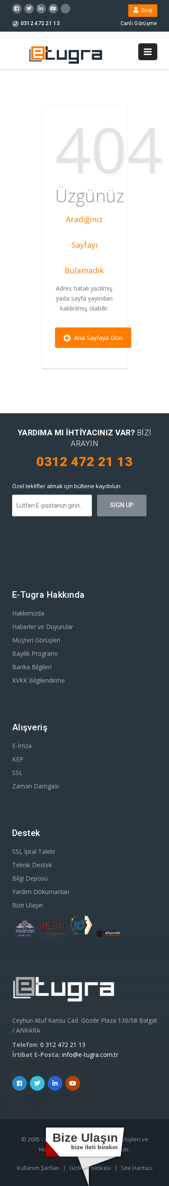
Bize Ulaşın (27, 905)
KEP (17, 759)
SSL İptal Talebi (33, 851)
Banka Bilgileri (32, 667)
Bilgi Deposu (30, 878)
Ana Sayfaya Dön (97, 338)
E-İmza (22, 746)
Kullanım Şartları (39, 1168)
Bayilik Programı (35, 653)
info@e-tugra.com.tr (90, 1054)
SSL (17, 772)
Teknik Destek (32, 865)
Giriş (145, 10)
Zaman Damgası (35, 786)
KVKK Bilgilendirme (38, 680)
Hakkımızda (28, 613)
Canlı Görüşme (138, 23)
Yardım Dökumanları (40, 892)
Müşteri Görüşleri (36, 640)
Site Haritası (137, 1168)
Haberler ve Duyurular (42, 626)
